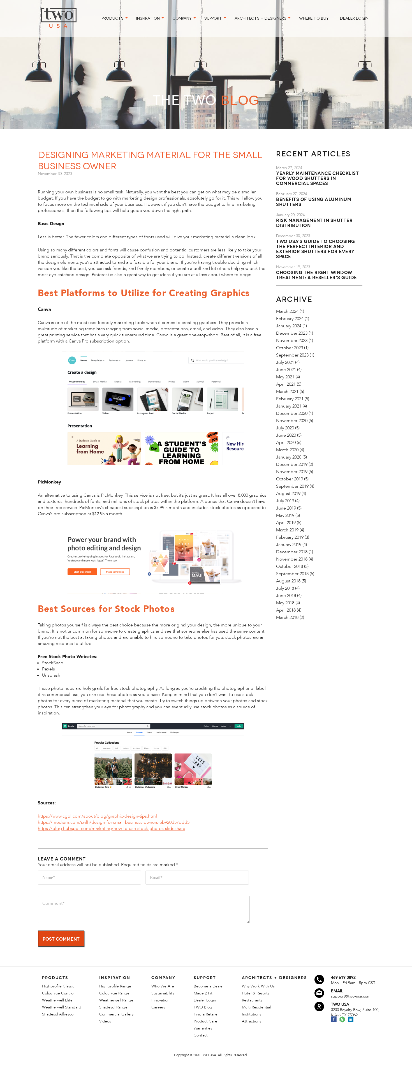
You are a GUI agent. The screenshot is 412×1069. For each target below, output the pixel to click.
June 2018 (286, 596)
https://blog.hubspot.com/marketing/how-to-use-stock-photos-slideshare (111, 828)
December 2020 (291, 413)
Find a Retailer (206, 1014)
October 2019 (289, 479)
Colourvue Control (58, 993)
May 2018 (285, 603)
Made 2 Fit (203, 993)
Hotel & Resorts (255, 993)
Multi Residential (256, 1007)
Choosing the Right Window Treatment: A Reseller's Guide (316, 274)
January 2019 (288, 545)
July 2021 (285, 362)
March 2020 (287, 450)
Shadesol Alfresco (57, 1014)
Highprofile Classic (58, 986)
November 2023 (291, 340)
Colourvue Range (114, 993)
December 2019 (291, 464)
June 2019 (286, 508)
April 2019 (286, 523)
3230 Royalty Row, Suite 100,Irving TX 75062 (355, 1012)
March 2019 (287, 530)
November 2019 (291, 472)
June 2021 (286, 370)
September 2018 (292, 574)
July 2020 (285, 428)
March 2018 (287, 617)
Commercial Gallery (116, 1014)
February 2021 (290, 399)
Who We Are (162, 986)
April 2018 (286, 610)
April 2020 (286, 442)
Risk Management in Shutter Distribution (314, 222)
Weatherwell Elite (57, 1000)
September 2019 (292, 486)
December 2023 (291, 333)
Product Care (205, 1021)
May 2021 (285, 377)
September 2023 (292, 355)
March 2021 (287, 391)
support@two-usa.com (351, 996)
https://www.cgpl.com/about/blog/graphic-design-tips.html (97, 816)
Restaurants (252, 1000)
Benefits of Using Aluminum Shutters (313, 201)
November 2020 (291, 421)
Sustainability (162, 993)
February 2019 (290, 537)
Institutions (251, 1014)
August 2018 (288, 581)
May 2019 (285, 515)
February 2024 (290, 319)
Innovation (160, 1000)
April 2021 (286, 384)
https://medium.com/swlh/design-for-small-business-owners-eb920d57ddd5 (113, 822)
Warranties (203, 1028)
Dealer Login (205, 1000)
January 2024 (288, 326)
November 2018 (291, 559)
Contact (201, 1035)
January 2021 (288, 406)
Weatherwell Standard (61, 1007)
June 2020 (286, 435)
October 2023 (289, 348)
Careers (158, 1007)
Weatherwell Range (116, 1000)
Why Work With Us (258, 986)
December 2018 (291, 552)
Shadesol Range (113, 1007)
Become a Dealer (209, 986)
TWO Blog (203, 1007)
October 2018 (289, 566)
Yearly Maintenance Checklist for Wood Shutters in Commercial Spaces (317, 178)
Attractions (251, 1021)
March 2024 (287, 311)
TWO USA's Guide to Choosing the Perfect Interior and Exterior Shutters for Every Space (315, 248)
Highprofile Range (115, 986)
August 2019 (288, 493)
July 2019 (285, 501)
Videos (105, 1021)
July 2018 (285, 588)
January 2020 (288, 457)
